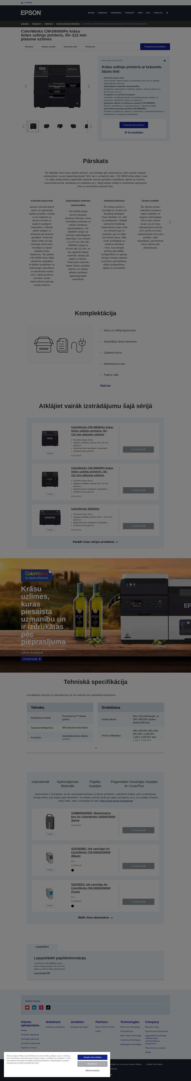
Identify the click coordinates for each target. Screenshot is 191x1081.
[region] (57, 1064)
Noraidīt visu (92, 1064)
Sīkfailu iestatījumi (92, 1070)
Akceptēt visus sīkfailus (93, 1057)
